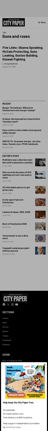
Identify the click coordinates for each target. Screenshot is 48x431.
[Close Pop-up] (44, 364)
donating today (13, 427)
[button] (24, 215)
